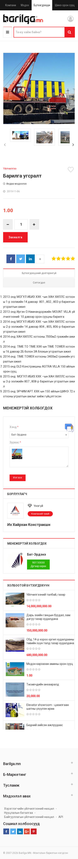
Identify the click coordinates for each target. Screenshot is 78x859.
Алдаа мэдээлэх (16, 183)
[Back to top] (67, 835)
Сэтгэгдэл (39, 282)
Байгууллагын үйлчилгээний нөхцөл (29, 817)
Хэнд (14, 427)
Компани (10, 5)
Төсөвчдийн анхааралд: (42, 684)
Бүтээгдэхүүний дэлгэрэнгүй (39, 273)
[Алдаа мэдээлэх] (69, 428)
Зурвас (15, 442)
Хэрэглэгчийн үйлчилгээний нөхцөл (29, 808)
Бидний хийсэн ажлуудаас (44, 725)
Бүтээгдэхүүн (42, 5)
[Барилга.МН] (23, 19)
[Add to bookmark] (71, 170)
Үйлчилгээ (9, 168)
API (60, 817)
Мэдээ (25, 5)
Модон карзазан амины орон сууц (49, 664)
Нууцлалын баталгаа (18, 812)
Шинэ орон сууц (65, 5)
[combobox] (39, 434)
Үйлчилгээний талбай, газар (45, 594)
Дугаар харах (38, 564)
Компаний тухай (40, 513)
